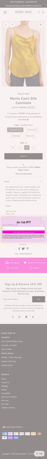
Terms (30, 238)
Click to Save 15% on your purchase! (23, 232)
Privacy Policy (25, 238)
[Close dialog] (43, 218)
